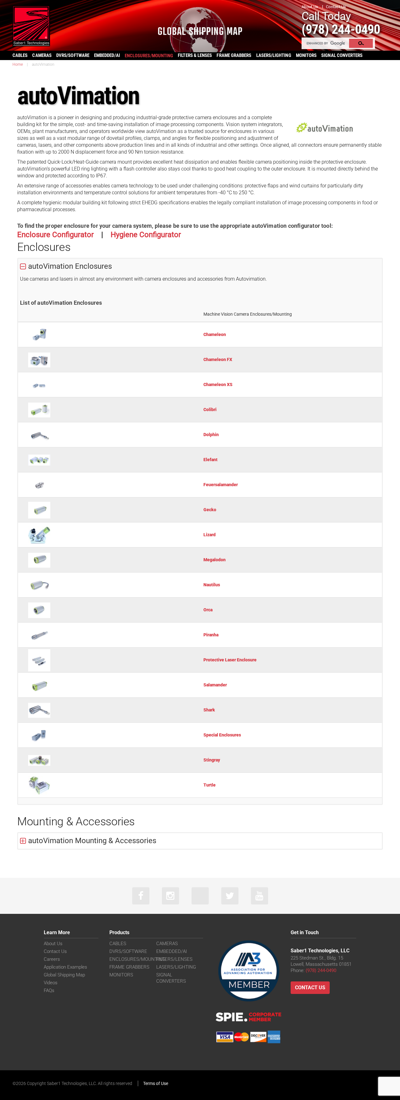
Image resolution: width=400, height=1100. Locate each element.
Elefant (210, 459)
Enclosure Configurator (55, 234)
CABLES (20, 55)
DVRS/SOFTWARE (72, 55)
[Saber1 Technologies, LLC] (31, 25)
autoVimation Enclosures (70, 266)
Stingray (211, 759)
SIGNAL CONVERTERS (341, 55)
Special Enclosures (222, 734)
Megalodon (214, 559)
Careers (52, 959)
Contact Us (336, 6)
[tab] (200, 266)
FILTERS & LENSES (195, 55)
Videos (51, 982)
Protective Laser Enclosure (230, 659)
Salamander (215, 684)
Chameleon (214, 334)
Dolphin (211, 434)
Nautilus (211, 584)
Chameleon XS (217, 384)
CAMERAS (42, 55)
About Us (310, 6)
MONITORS (306, 55)
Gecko (209, 509)
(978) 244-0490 (341, 29)
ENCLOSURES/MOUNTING (137, 959)
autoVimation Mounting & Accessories (92, 840)
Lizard (209, 534)
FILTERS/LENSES (174, 959)
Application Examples (65, 967)
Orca (207, 609)
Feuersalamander (220, 484)
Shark (209, 709)
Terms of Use (155, 1083)
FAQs (49, 990)
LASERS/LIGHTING (273, 55)
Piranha (210, 634)
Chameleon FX (217, 359)
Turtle (209, 784)
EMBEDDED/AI (107, 55)
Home (17, 64)
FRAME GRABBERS (234, 55)
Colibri (210, 409)
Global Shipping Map (64, 975)
